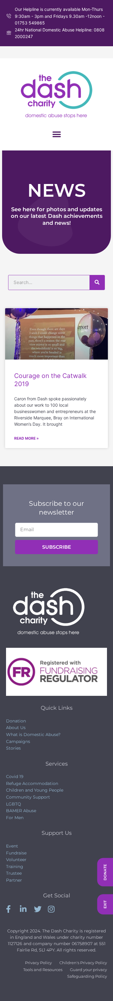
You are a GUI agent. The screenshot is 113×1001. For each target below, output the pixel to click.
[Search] (97, 282)
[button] (56, 134)
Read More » (26, 438)
